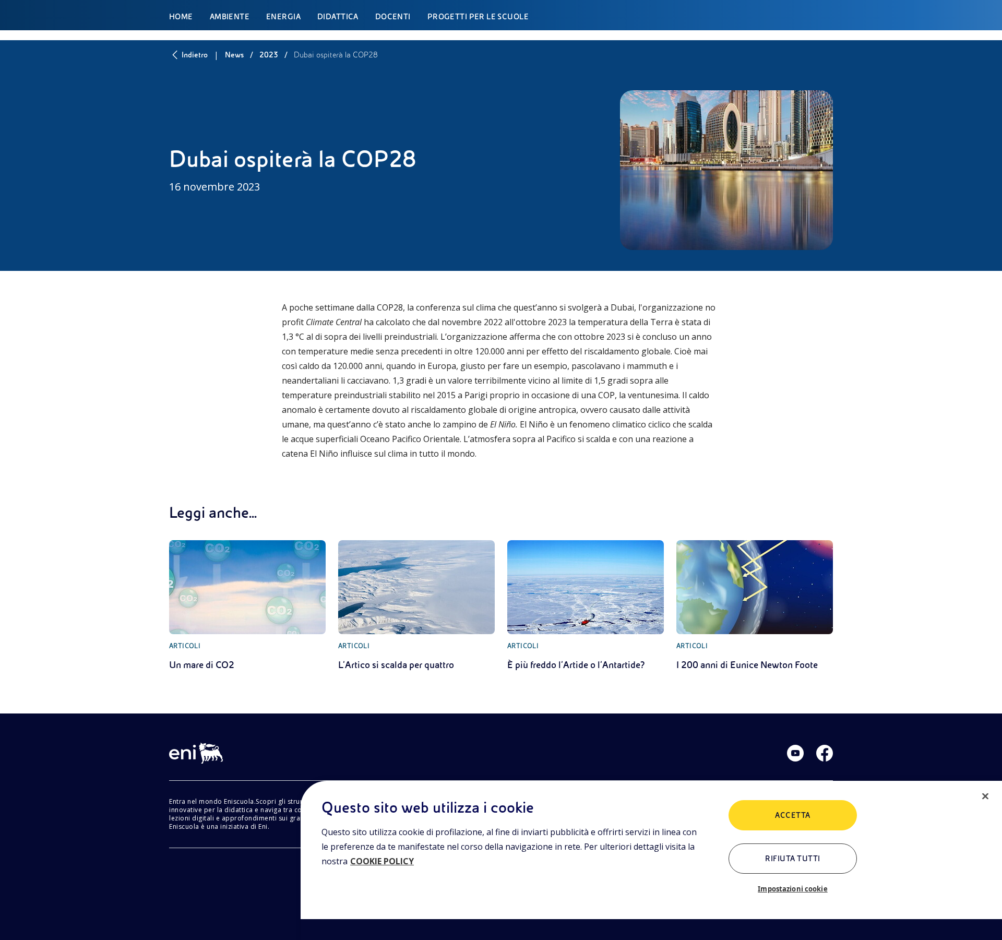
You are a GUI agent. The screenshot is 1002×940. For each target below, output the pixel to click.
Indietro (195, 55)
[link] (247, 606)
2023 (268, 55)
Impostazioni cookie (792, 889)
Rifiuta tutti (792, 858)
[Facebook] (824, 753)
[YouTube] (795, 753)
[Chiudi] (985, 796)
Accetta (792, 815)
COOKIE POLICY (382, 861)
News (234, 55)
